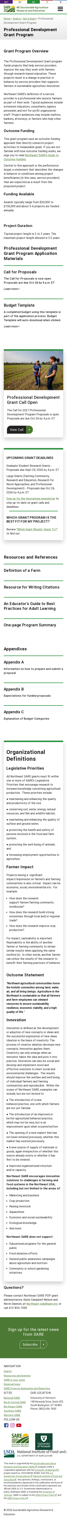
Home (7, 18)
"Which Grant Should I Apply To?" (37, 529)
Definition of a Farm (22, 570)
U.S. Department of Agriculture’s (28, 1474)
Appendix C (14, 712)
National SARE (12, 1397)
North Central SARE (15, 1402)
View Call (16, 429)
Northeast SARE (13, 1406)
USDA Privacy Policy (45, 1495)
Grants (17, 18)
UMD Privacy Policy (16, 1498)
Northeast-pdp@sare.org (42, 1303)
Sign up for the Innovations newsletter (30, 498)
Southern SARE (12, 1410)
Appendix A (14, 662)
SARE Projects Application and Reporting (27, 1388)
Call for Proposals (20, 272)
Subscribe (30, 1344)
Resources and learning (17, 1375)
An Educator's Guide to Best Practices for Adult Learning (30, 606)
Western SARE (12, 1415)
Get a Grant (29, 18)
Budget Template (19, 305)
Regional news (12, 1384)
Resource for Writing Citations (31, 587)
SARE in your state (14, 1380)
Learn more (11, 289)
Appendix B (14, 689)
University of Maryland (46, 1469)
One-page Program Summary (30, 625)
